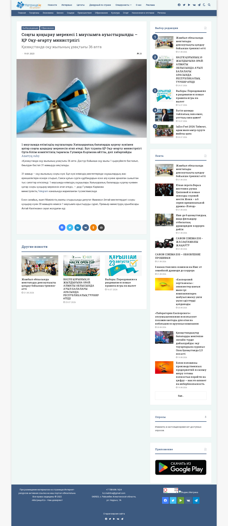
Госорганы (34, 13)
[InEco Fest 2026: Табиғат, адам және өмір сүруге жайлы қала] (164, 131)
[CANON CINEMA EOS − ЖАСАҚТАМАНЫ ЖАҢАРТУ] (164, 243)
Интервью (67, 5)
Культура (115, 13)
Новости (52, 5)
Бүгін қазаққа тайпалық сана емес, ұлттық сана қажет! (189, 114)
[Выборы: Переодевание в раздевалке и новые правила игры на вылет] (123, 265)
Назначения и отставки (143, 13)
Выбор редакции (30, 28)
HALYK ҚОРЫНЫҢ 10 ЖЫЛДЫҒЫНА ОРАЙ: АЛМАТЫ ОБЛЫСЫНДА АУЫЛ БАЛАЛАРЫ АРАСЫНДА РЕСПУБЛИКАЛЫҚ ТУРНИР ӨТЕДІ (81, 289)
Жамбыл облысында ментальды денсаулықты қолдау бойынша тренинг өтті (39, 284)
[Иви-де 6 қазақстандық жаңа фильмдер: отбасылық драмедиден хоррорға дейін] (164, 220)
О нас (138, 5)
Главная (22, 13)
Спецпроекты (122, 5)
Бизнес (60, 13)
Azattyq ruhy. (31, 156)
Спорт (126, 13)
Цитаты (81, 5)
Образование (101, 13)
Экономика (48, 13)
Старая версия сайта (114, 513)
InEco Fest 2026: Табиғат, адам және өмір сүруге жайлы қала (191, 130)
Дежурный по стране (100, 5)
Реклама (150, 5)
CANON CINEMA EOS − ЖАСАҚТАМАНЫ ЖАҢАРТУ (189, 242)
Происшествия (85, 13)
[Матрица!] (28, 5)
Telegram (43, 191)
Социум (70, 13)
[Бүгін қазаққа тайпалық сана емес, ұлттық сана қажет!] (164, 115)
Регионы (162, 13)
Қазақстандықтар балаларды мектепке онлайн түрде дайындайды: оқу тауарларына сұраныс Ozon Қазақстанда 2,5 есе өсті (190, 343)
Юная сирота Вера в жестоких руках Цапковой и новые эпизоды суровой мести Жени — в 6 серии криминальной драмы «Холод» (190, 196)
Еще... (181, 395)
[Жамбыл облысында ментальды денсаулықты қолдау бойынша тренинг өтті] (40, 265)
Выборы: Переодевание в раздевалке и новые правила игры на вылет (121, 282)
